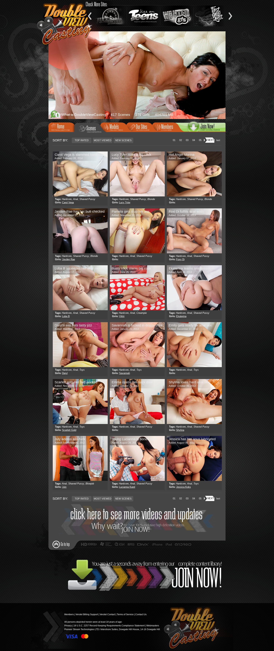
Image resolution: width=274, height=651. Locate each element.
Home (62, 127)
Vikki (122, 316)
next (210, 140)
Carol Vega (68, 202)
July (64, 487)
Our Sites (140, 127)
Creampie (141, 313)
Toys (82, 369)
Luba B (66, 316)
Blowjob (90, 483)
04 (193, 140)
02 (180, 140)
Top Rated (82, 140)
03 (187, 140)
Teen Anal (210, 15)
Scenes (90, 128)
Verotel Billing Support (86, 614)
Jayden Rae (68, 259)
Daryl (65, 373)
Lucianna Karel (127, 487)
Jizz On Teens (143, 15)
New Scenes (123, 140)
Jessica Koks (183, 487)
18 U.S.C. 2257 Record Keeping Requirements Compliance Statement (109, 625)
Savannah (124, 373)
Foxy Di (180, 259)
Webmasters (152, 625)
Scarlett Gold (69, 430)
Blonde (151, 199)
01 (174, 140)
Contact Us (141, 614)
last (218, 140)
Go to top (61, 544)
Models (114, 127)
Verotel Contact (107, 614)
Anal (75, 199)
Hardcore (67, 199)
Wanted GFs (176, 15)
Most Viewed (102, 140)
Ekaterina (181, 316)
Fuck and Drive (110, 15)
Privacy (68, 625)
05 (200, 140)
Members (166, 127)
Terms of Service (125, 614)
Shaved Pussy (87, 199)
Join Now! (138, 520)
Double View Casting (190, 628)
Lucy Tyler (124, 202)
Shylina (180, 430)
